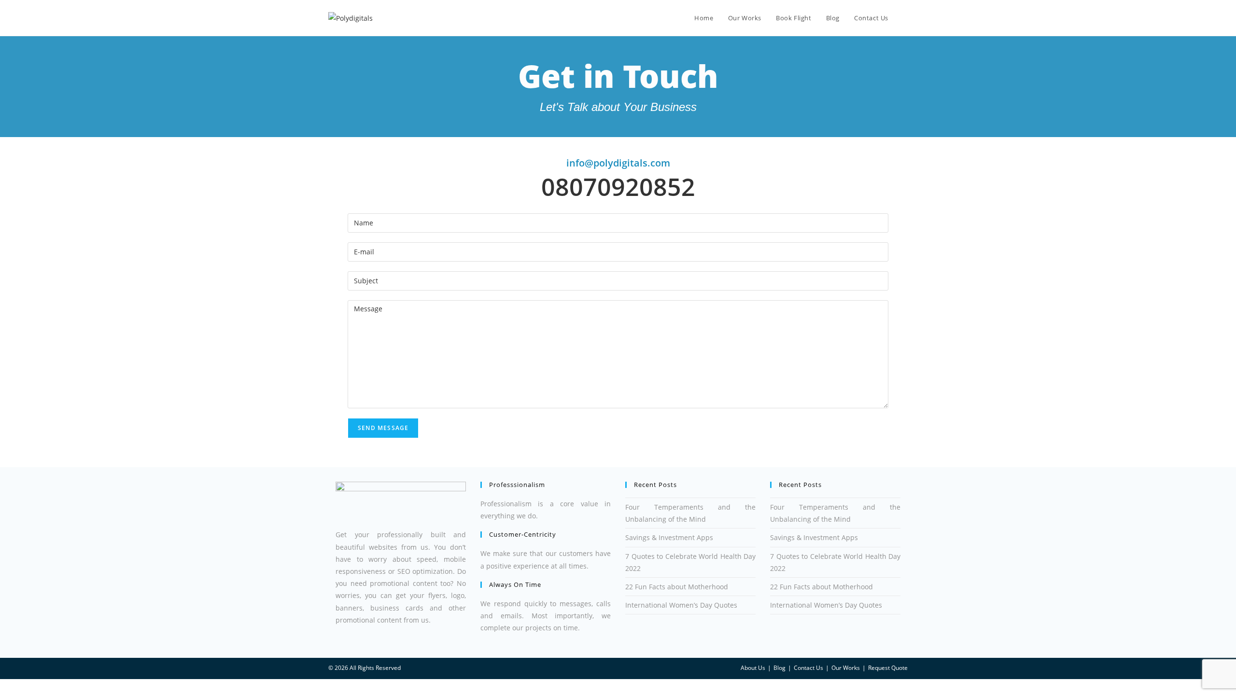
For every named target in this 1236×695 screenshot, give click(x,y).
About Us (753, 668)
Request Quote (888, 668)
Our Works (845, 668)
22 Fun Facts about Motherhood (676, 586)
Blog (779, 668)
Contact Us (808, 668)
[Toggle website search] (905, 18)
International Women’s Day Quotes (681, 605)
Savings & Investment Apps (669, 537)
